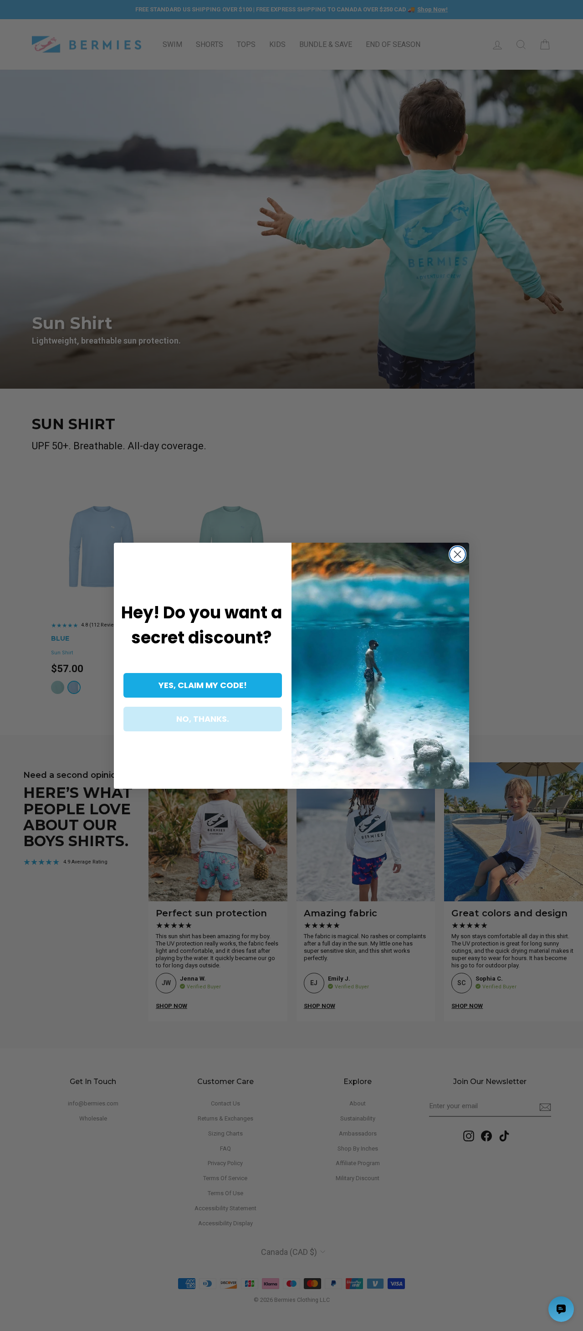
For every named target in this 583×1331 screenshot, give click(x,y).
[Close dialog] (457, 554)
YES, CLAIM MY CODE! (203, 685)
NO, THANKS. (202, 719)
